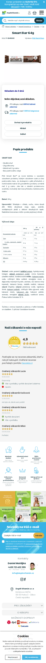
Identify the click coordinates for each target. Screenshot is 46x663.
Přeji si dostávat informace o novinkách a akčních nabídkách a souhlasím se (24, 545)
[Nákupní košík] (35, 13)
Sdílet (23, 134)
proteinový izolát (19, 274)
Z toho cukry (7, 251)
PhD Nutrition (38, 38)
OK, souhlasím (31, 657)
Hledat (39, 20)
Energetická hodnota (9, 234)
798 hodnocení (29, 347)
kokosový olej (22, 292)
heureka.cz (27, 363)
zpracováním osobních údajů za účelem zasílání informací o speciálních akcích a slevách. (24, 546)
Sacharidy (6, 247)
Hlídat (23, 128)
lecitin (23, 295)
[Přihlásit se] (29, 13)
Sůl (4, 261)
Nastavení (13, 657)
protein (26, 271)
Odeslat (38, 535)
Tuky (4, 238)
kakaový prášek (13, 289)
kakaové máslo (38, 277)
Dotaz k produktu (23, 122)
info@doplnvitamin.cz (23, 573)
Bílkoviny (5, 258)
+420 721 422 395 (17, 567)
